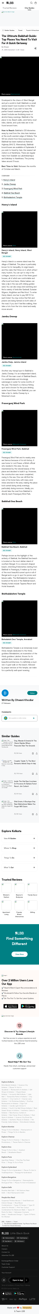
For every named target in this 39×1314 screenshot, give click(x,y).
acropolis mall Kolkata (17, 1094)
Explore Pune (7, 1157)
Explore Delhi (7, 1187)
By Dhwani (5, 47)
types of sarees (20, 1205)
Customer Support (8, 1267)
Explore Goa (6, 1147)
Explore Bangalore (9, 1177)
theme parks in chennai (21, 1142)
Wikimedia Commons (19, 444)
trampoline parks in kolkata (17, 1096)
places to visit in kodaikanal (25, 1183)
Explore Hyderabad (9, 1167)
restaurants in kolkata (19, 1090)
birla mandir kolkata (9, 1085)
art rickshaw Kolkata (17, 1101)
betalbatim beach (15, 1152)
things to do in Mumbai (10, 1130)
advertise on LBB (8, 1255)
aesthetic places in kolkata (19, 1120)
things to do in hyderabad (11, 1170)
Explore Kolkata (8, 1082)
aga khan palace (8, 1160)
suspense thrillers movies (11, 1200)
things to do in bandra (16, 1132)
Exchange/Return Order (10, 1261)
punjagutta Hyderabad (23, 1172)
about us (5, 1246)
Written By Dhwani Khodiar (18, 700)
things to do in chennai (10, 1140)
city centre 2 (15, 1099)
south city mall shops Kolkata (20, 1108)
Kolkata (8, 1221)
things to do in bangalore (11, 1180)
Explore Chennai (8, 1137)
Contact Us (6, 1252)
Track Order (6, 1264)
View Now (19, 954)
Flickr (14, 245)
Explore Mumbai (8, 1127)
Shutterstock (15, 94)
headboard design (15, 1214)
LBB (3, 1221)
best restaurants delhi (16, 1193)
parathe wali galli (8, 1190)
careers (4, 1249)
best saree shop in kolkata (19, 1115)
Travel (15, 1221)
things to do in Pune (15, 1162)
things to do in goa (9, 1150)
